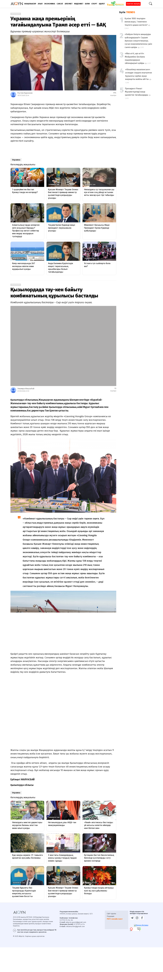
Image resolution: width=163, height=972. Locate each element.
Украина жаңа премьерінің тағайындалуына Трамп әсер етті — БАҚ (58, 22)
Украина (16, 160)
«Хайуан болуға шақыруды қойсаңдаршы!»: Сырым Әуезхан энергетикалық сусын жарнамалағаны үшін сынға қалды (138, 40)
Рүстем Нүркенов (24, 93)
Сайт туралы (111, 914)
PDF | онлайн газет (115, 919)
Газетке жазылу (133, 4)
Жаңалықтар (15, 14)
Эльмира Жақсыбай (25, 389)
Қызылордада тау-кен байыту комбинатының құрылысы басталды (54, 293)
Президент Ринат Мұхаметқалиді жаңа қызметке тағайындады (136, 91)
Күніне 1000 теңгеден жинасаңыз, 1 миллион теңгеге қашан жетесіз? (136, 21)
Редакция (110, 916)
